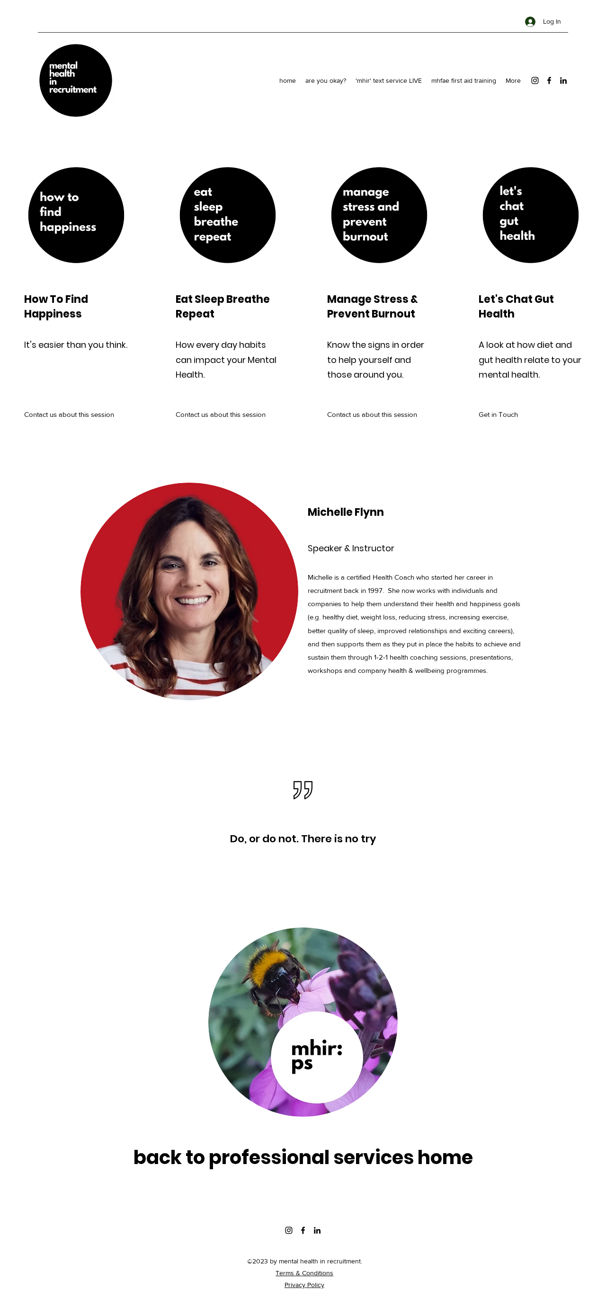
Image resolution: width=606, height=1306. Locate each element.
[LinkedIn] (563, 80)
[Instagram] (535, 80)
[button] (524, 414)
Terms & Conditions (304, 1273)
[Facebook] (549, 80)
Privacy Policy (304, 1284)
